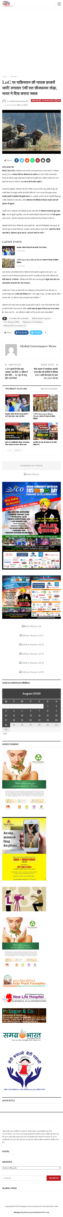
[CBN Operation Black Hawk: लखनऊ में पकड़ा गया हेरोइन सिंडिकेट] (8, 263)
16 (56, 715)
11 (14, 715)
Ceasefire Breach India (19, 318)
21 (39, 720)
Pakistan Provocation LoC (15, 326)
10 (6, 715)
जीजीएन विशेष (35, 100)
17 (6, 720)
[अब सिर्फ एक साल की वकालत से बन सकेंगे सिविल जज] (45, 431)
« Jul (4, 733)
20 (30, 720)
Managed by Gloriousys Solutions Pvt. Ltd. (31, 1212)
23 (56, 720)
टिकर (58, 100)
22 (48, 720)
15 (48, 715)
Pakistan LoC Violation (32, 322)
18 (14, 720)
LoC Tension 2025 (11, 322)
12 (22, 715)
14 (39, 715)
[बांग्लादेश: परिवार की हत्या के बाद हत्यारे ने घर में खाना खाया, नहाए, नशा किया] (8, 250)
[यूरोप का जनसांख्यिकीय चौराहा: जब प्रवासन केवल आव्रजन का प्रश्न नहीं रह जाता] (17, 431)
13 (31, 715)
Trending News (48, 100)
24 (6, 725)
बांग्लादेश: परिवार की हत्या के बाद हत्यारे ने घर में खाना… (32, 247)
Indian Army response (41, 318)
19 (22, 720)
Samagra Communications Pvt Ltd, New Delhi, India (38, 1206)
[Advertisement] (31, 42)
